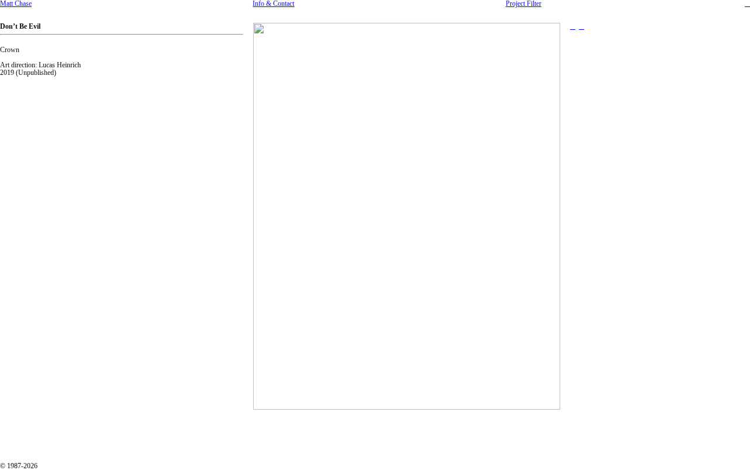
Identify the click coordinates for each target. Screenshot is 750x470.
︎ (747, 4)
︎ (572, 26)
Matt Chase (16, 4)
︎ (581, 26)
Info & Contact (273, 4)
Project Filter (523, 4)
